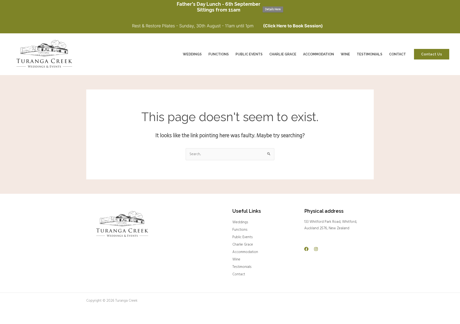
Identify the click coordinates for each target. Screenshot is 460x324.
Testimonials (242, 267)
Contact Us (431, 54)
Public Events (242, 237)
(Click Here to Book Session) (293, 25)
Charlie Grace (242, 244)
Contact (238, 274)
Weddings (240, 222)
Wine (236, 259)
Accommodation (245, 252)
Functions (239, 230)
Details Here (273, 9)
